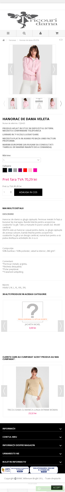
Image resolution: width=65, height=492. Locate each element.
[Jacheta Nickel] (32, 312)
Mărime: (7, 155)
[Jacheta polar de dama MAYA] (12, 103)
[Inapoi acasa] (3, 40)
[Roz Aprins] (35, 170)
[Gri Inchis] (15, 170)
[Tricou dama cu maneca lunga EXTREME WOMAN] (32, 387)
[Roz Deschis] (30, 170)
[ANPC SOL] (44, 469)
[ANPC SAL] (15, 469)
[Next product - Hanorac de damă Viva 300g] (61, 40)
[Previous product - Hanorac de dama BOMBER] (59, 40)
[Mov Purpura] (20, 170)
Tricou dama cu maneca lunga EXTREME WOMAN (33, 409)
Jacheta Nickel (32, 324)
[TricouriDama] (32, 20)
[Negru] (5, 170)
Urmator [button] (54, 69)
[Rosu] (25, 170)
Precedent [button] (11, 69)
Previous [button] (4, 103)
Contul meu (9, 436)
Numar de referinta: (10, 123)
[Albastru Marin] (10, 170)
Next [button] (60, 103)
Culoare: (7, 166)
